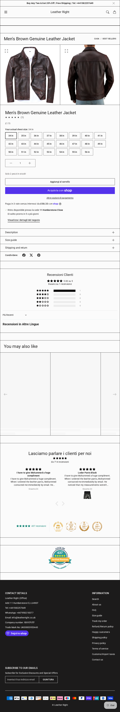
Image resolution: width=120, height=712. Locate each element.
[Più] (29, 163)
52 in (36, 152)
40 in (87, 135)
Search (95, 599)
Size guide (11, 240)
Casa (96, 39)
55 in (74, 152)
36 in (36, 135)
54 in (61, 152)
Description (11, 232)
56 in (87, 152)
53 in (49, 152)
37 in (49, 135)
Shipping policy (99, 637)
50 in (10, 152)
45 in (49, 144)
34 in (10, 135)
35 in (23, 135)
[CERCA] (107, 12)
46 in (61, 144)
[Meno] (11, 163)
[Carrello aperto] (114, 12)
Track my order (99, 621)
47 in (74, 144)
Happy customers (101, 632)
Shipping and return (16, 247)
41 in (100, 135)
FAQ (94, 610)
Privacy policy (99, 643)
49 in (100, 144)
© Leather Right (60, 705)
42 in (10, 144)
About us (96, 604)
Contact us (97, 659)
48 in (87, 144)
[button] (7, 12)
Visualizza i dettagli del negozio (24, 220)
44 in (36, 144)
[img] (60, 458)
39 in (74, 135)
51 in (23, 152)
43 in (23, 144)
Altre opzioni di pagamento (60, 198)
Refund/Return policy (102, 626)
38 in (61, 135)
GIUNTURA (48, 679)
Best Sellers (109, 39)
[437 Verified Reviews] (60, 570)
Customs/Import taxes (103, 654)
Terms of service (100, 648)
